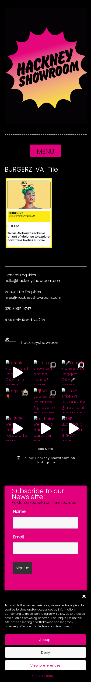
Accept (45, 639)
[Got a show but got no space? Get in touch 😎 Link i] (45, 372)
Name (21, 511)
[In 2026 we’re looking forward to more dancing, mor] (17, 428)
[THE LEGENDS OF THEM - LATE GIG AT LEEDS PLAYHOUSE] (73, 428)
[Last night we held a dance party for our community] (45, 428)
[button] (84, 596)
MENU (45, 151)
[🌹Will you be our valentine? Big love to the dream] (45, 400)
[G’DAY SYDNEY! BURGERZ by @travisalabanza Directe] (73, 400)
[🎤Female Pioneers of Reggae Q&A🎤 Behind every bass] (73, 372)
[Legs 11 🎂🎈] (17, 400)
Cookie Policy (43, 676)
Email (20, 537)
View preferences (45, 665)
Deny (45, 652)
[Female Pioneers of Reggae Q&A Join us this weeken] (17, 372)
